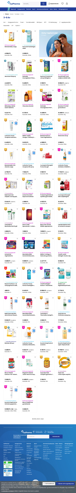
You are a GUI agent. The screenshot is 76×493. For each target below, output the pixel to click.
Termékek (17, 14)
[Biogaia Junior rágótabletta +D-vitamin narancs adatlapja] (11, 458)
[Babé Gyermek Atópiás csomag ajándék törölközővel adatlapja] (11, 191)
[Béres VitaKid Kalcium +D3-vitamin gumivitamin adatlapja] (11, 369)
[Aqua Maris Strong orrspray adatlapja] (65, 428)
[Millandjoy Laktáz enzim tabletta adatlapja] (11, 102)
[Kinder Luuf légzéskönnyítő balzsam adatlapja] (65, 280)
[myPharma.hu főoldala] (13, 3)
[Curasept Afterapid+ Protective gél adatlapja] (47, 162)
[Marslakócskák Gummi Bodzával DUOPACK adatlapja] (47, 428)
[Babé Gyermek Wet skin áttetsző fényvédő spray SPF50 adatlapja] (11, 310)
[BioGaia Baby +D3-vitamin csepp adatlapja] (11, 162)
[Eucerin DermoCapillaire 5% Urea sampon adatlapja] (47, 458)
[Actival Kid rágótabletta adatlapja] (11, 251)
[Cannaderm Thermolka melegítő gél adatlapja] (47, 310)
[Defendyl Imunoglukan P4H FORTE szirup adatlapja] (47, 102)
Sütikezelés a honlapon (8, 491)
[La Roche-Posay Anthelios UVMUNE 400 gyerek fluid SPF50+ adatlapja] (47, 399)
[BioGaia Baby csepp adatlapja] (11, 43)
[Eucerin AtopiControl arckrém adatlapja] (47, 340)
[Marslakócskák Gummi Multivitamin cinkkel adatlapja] (29, 310)
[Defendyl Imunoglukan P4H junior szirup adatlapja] (29, 73)
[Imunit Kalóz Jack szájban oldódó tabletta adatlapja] (65, 73)
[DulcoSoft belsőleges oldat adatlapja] (29, 43)
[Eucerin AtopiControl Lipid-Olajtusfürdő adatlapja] (65, 340)
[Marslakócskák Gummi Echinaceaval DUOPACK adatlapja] (29, 251)
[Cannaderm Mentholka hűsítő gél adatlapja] (11, 221)
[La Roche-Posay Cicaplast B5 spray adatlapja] (29, 162)
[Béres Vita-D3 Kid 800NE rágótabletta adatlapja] (47, 221)
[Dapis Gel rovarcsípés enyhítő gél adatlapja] (65, 369)
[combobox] (4, 22)
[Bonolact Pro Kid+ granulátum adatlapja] (65, 102)
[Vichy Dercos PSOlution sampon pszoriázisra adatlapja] (65, 310)
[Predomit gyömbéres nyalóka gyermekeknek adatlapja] (47, 191)
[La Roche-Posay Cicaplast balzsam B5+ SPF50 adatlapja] (11, 132)
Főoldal (11, 14)
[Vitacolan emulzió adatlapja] (29, 102)
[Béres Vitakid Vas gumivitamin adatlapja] (29, 399)
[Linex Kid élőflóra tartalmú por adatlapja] (29, 428)
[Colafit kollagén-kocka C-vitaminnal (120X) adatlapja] (47, 280)
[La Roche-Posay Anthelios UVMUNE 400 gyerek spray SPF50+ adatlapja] (65, 162)
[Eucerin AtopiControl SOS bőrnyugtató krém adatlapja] (11, 399)
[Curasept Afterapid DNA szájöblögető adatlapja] (65, 191)
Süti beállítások (49, 483)
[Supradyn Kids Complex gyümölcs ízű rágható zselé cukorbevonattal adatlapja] (47, 369)
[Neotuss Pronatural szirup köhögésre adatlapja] (47, 73)
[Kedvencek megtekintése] (62, 4)
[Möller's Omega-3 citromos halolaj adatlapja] (11, 428)
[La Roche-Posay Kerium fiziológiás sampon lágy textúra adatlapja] (29, 280)
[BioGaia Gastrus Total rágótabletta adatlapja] (47, 132)
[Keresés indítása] (43, 4)
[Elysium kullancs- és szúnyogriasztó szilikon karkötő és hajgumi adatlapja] (11, 280)
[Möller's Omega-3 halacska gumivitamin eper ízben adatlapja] (47, 251)
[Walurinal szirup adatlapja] (65, 132)
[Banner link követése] (55, 43)
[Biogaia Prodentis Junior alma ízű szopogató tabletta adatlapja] (29, 369)
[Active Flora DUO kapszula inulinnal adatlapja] (29, 191)
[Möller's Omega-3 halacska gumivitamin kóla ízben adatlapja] (65, 458)
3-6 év (22, 14)
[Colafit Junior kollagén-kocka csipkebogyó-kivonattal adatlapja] (65, 251)
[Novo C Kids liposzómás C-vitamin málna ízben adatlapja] (29, 221)
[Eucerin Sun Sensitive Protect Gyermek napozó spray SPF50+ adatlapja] (65, 399)
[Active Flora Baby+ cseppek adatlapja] (29, 458)
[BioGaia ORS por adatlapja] (11, 340)
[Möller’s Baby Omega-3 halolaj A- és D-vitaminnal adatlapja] (29, 132)
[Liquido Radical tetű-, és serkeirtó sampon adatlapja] (65, 221)
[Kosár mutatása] (67, 4)
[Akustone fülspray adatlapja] (11, 73)
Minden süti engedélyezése (66, 483)
